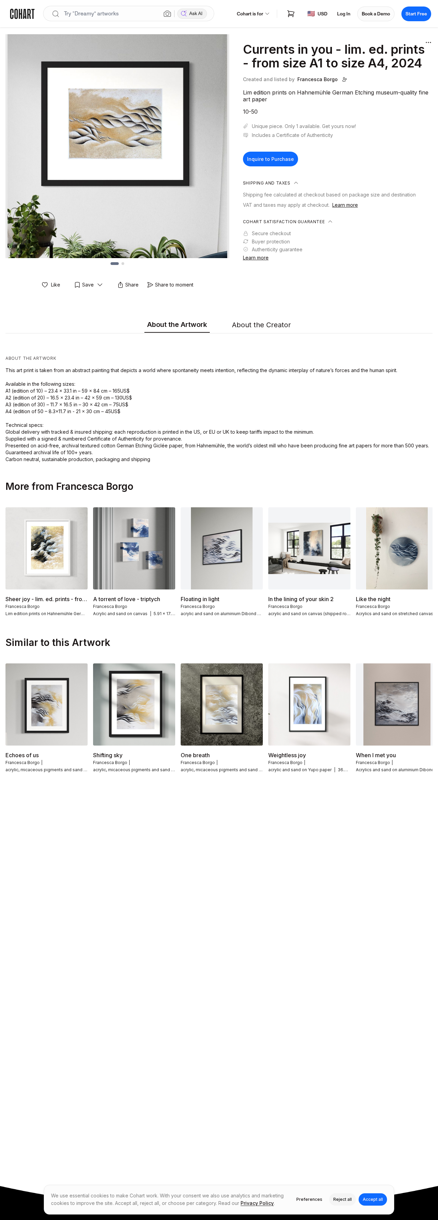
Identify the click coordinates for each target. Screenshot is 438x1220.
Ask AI (196, 13)
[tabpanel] (219, 399)
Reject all (342, 1199)
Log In (343, 14)
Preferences (309, 1199)
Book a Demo (376, 14)
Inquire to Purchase (270, 159)
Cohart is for (250, 14)
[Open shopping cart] (291, 14)
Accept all (373, 1199)
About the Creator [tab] (261, 325)
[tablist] (219, 325)
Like (55, 285)
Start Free (416, 14)
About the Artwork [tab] (177, 324)
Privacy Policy (257, 1203)
